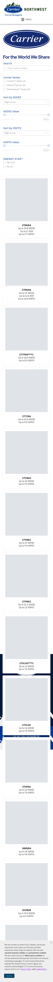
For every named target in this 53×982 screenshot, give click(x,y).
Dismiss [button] (9, 976)
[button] (50, 942)
